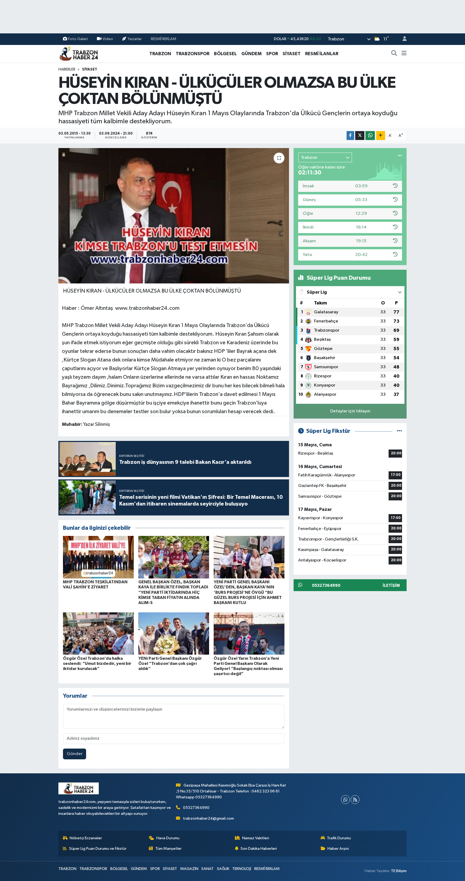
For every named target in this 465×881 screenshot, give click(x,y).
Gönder (75, 754)
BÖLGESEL (225, 53)
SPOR (272, 53)
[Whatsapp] (345, 799)
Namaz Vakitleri (255, 838)
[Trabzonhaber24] (78, 53)
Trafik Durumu (339, 838)
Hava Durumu (167, 838)
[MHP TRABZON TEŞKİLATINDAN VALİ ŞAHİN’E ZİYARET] (98, 557)
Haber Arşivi (338, 849)
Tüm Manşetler (168, 849)
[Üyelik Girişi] (402, 39)
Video (108, 39)
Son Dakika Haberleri (259, 849)
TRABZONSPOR (192, 53)
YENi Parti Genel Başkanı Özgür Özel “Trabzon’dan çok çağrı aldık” (170, 663)
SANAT (207, 869)
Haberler (66, 69)
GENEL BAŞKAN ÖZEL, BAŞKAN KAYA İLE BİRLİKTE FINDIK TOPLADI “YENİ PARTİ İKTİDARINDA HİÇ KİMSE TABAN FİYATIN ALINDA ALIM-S (173, 592)
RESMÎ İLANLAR (321, 53)
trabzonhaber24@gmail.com (208, 818)
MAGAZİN (189, 869)
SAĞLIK (223, 869)
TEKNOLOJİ (241, 869)
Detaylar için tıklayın (350, 411)
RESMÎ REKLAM (163, 39)
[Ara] (394, 53)
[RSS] (355, 799)
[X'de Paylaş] (359, 135)
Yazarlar (135, 39)
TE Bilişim (399, 871)
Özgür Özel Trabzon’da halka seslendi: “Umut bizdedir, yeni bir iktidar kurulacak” (97, 663)
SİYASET (292, 53)
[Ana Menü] (404, 53)
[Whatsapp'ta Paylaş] (370, 135)
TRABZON (160, 53)
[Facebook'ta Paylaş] (350, 135)
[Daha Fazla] (380, 135)
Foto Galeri (78, 39)
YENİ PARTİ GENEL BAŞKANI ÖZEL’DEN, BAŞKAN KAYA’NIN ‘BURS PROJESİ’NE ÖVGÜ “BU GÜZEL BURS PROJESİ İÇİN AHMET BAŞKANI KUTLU (248, 592)
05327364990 (196, 808)
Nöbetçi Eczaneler (86, 838)
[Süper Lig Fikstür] (399, 431)
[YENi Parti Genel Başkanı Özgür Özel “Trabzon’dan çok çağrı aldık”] (173, 633)
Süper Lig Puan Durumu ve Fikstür (97, 849)
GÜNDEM (251, 53)
